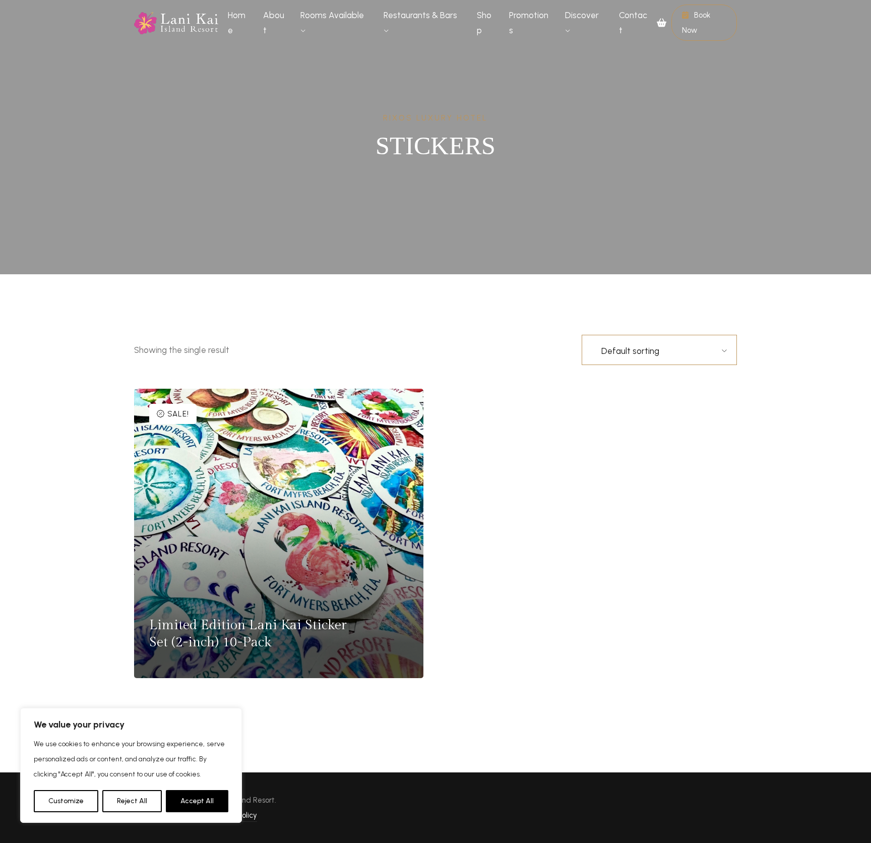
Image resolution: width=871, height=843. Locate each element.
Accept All (197, 801)
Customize (66, 801)
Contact (633, 22)
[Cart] (664, 22)
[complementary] (131, 765)
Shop (484, 22)
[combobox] (637, 351)
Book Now (696, 23)
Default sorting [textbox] (630, 351)
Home (236, 22)
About (273, 22)
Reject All (132, 801)
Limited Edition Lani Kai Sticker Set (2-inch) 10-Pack (248, 633)
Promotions (528, 22)
